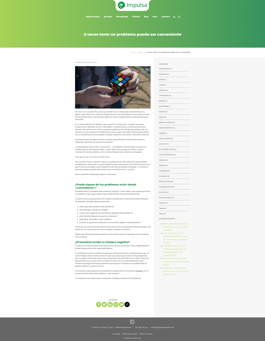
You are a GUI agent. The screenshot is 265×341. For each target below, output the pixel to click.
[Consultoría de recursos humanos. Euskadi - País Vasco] (132, 5)
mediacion (162, 165)
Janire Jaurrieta (164, 138)
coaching (162, 90)
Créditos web (136, 338)
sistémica (162, 203)
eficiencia (162, 101)
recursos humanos (165, 197)
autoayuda (162, 74)
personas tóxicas (164, 181)
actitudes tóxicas (164, 68)
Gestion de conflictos (166, 122)
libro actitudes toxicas (166, 149)
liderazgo (162, 160)
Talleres (161, 208)
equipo (141, 52)
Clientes (161, 85)
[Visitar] (174, 16)
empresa (162, 111)
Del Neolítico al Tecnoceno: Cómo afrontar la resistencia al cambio (176, 261)
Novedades (163, 176)
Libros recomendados (166, 154)
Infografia (162, 133)
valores (161, 213)
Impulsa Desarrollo (165, 128)
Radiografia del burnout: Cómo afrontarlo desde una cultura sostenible (176, 227)
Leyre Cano (163, 144)
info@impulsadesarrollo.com (162, 327)
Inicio (133, 52)
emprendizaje (163, 106)
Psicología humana (165, 187)
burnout (161, 79)
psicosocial (162, 192)
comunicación (163, 95)
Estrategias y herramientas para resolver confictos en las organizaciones (176, 271)
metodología (163, 170)
